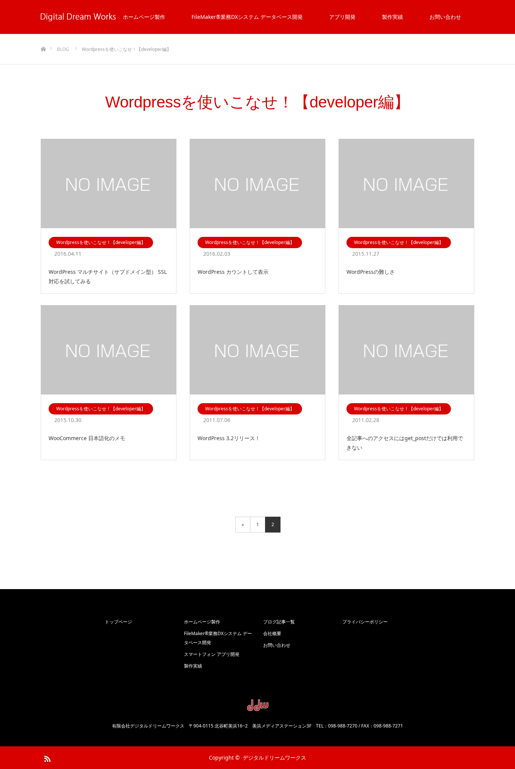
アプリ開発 (342, 16)
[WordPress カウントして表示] (257, 184)
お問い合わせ (445, 16)
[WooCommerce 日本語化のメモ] (108, 350)
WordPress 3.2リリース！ (229, 438)
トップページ (118, 622)
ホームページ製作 (144, 16)
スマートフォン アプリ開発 (211, 654)
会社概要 (272, 633)
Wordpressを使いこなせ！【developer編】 (101, 242)
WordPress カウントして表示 (233, 271)
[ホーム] (43, 37)
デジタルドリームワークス (274, 757)
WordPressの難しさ (370, 271)
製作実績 (392, 16)
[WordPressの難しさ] (406, 184)
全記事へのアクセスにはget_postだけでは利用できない (404, 442)
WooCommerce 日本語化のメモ (87, 438)
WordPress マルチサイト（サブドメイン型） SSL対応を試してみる (108, 276)
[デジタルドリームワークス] (257, 708)
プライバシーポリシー (365, 622)
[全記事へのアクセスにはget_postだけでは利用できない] (406, 350)
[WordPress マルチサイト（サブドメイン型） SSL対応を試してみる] (108, 184)
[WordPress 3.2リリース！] (257, 350)
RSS (46, 757)
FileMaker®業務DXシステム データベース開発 (247, 16)
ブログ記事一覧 (279, 622)
